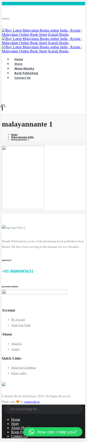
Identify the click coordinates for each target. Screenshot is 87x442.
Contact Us (19, 436)
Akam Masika (21, 428)
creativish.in (32, 401)
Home (15, 419)
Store (15, 424)
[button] (52, 431)
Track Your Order (21, 325)
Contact (15, 349)
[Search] (79, 409)
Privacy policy (19, 373)
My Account (18, 319)
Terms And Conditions (23, 367)
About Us (16, 343)
